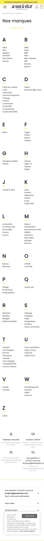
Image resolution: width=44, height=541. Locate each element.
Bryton (27, 66)
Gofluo (5, 163)
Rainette (6, 313)
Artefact (6, 55)
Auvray (5, 61)
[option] (20, 3)
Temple (5, 347)
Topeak (5, 358)
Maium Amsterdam (29, 225)
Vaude (5, 387)
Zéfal (4, 415)
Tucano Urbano (9, 366)
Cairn (4, 90)
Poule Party (7, 289)
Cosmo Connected (7, 102)
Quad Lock (29, 287)
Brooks (27, 64)
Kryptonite (29, 203)
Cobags (6, 98)
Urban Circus (30, 350)
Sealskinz (28, 316)
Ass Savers (7, 58)
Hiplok (27, 169)
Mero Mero (29, 237)
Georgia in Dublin (10, 161)
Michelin (28, 240)
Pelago (5, 287)
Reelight (6, 318)
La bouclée (7, 224)
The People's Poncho (8, 351)
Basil (26, 50)
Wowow (28, 395)
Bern (26, 55)
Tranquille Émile (9, 363)
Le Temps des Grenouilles (8, 228)
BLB (25, 61)
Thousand (6, 355)
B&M (26, 47)
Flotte (27, 137)
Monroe (27, 243)
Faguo (27, 132)
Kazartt (27, 192)
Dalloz (27, 87)
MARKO (27, 232)
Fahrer (27, 135)
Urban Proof (29, 355)
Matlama (28, 235)
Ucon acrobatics (31, 347)
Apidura (5, 53)
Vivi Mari (6, 390)
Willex (26, 392)
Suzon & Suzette (32, 326)
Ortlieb (27, 263)
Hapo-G (28, 163)
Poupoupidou (8, 292)
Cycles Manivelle (9, 111)
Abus (4, 47)
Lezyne (5, 232)
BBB (26, 53)
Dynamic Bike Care (32, 90)
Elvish (4, 132)
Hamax (27, 161)
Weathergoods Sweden (31, 388)
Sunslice (28, 324)
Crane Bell (7, 106)
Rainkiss (5, 316)
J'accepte (29, 516)
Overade (28, 266)
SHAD (26, 318)
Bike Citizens (30, 58)
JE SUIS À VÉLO (8, 190)
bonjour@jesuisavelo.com (34, 468)
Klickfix (27, 198)
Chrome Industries (10, 95)
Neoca (5, 263)
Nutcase (6, 266)
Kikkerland (28, 195)
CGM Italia (7, 92)
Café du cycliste (9, 87)
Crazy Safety (8, 109)
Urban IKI (28, 352)
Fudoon (27, 140)
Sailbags (28, 313)
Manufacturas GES (32, 229)
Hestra (27, 166)
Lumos (5, 235)
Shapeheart (29, 321)
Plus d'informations (27, 531)
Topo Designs (8, 361)
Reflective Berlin (9, 321)
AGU (4, 50)
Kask (26, 190)
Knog (26, 200)
